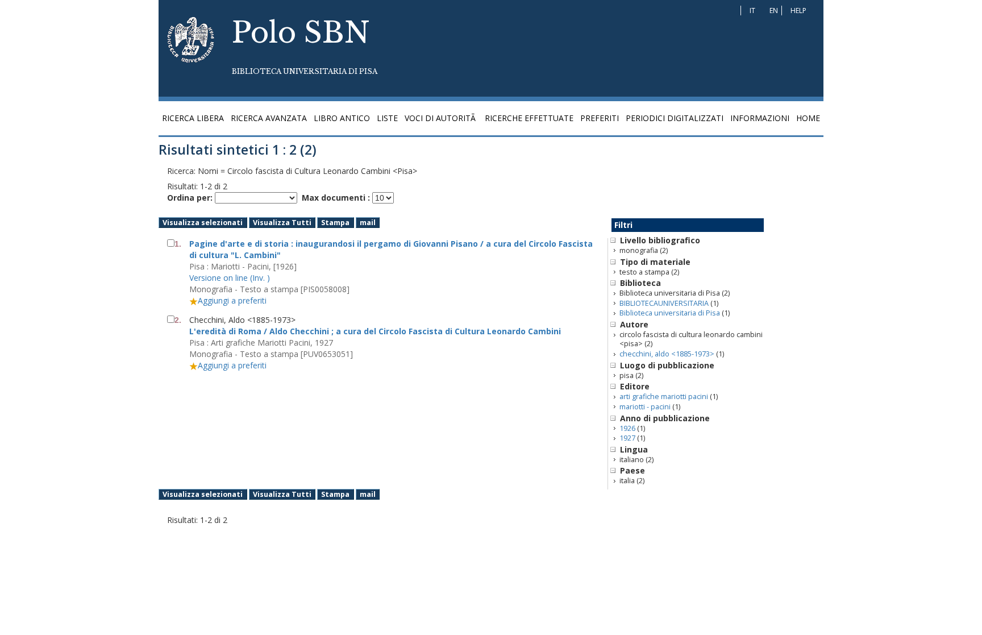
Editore (635, 386)
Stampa (335, 222)
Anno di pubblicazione (665, 418)
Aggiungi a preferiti (232, 300)
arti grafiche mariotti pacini (663, 396)
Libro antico (342, 118)
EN (773, 10)
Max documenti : (336, 197)
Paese (632, 470)
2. (177, 320)
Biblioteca (640, 282)
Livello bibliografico (660, 240)
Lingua (634, 449)
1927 (627, 438)
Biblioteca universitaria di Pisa (669, 313)
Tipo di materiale (655, 261)
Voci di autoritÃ (441, 118)
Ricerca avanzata (269, 118)
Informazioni (759, 118)
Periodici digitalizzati (674, 118)
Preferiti (599, 118)
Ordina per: (190, 197)
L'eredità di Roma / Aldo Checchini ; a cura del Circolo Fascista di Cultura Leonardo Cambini (375, 331)
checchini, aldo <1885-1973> (666, 354)
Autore (634, 324)
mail (368, 222)
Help (798, 10)
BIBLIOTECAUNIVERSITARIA (664, 303)
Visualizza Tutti (282, 222)
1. (177, 243)
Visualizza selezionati (203, 222)
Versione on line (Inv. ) (229, 277)
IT (752, 10)
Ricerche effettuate (529, 118)
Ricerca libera (193, 118)
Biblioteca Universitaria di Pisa (304, 71)
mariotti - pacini (645, 407)
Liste (387, 118)
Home (808, 118)
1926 (627, 428)
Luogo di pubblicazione (667, 365)
